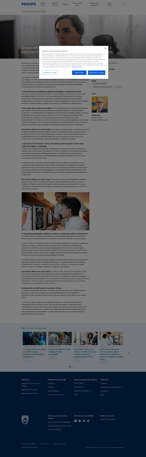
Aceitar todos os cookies (96, 73)
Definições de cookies (50, 73)
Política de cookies (77, 67)
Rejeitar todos (79, 73)
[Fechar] (105, 48)
